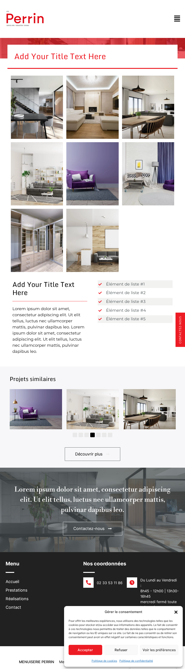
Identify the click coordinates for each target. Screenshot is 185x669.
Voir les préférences (159, 650)
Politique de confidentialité (136, 660)
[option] (36, 409)
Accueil (12, 581)
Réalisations (17, 598)
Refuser (121, 650)
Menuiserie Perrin (36, 662)
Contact (13, 607)
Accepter (85, 650)
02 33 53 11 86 (110, 583)
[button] (176, 612)
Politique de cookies (104, 660)
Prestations (16, 590)
